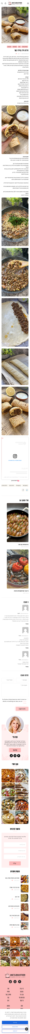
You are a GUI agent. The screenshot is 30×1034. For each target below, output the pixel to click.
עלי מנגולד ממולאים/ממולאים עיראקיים (21, 591)
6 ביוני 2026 (16, 908)
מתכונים (9, 46)
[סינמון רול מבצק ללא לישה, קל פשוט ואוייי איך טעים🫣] (21, 775)
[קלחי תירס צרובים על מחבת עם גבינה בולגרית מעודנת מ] (8, 803)
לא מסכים (15, 1031)
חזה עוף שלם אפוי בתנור (14, 915)
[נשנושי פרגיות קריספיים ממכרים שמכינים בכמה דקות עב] (21, 817)
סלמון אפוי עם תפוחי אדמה (13, 906)
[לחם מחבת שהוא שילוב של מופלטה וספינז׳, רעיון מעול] (8, 817)
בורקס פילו (18, 485)
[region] (15, 1021)
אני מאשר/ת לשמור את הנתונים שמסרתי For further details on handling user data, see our (14, 701)
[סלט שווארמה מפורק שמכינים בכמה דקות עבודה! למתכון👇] (8, 789)
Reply (27, 624)
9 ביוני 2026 (16, 880)
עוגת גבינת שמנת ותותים (14, 925)
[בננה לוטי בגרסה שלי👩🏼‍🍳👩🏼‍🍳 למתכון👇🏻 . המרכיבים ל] (21, 789)
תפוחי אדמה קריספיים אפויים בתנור (12, 878)
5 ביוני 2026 (16, 918)
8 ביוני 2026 (16, 889)
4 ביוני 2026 (16, 927)
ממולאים (15, 46)
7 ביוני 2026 (16, 899)
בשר (19, 46)
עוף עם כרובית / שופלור (14, 887)
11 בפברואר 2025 (24, 546)
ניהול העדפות (15, 1026)
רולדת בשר (11, 485)
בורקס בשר (25, 485)
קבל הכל (15, 1022)
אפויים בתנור (24, 46)
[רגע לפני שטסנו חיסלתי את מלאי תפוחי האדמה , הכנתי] (8, 775)
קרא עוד (15, 750)
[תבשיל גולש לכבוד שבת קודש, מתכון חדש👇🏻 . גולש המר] (21, 803)
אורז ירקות (17, 897)
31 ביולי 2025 (25, 593)
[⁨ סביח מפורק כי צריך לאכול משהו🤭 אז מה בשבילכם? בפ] (5, 961)
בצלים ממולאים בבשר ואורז (23, 544)
